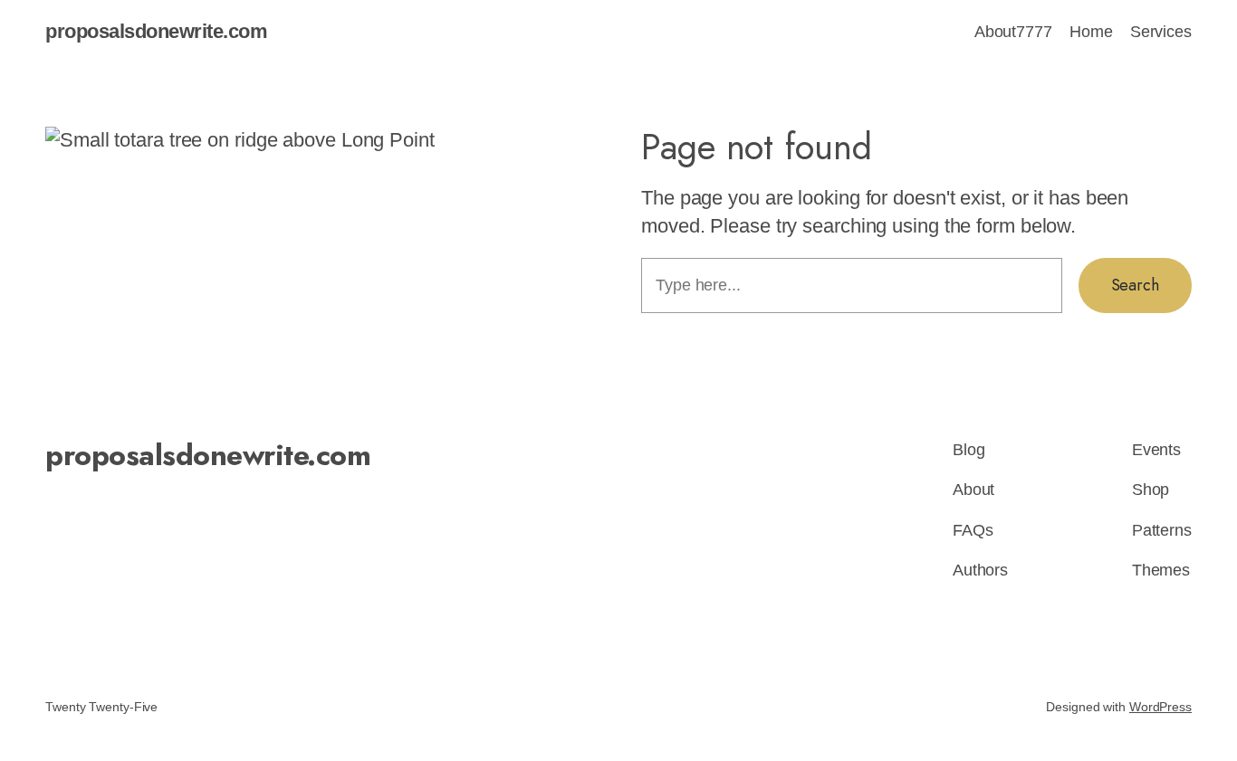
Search (1135, 285)
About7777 (1013, 32)
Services (1161, 32)
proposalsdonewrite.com (156, 31)
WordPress (1160, 706)
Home (1091, 32)
